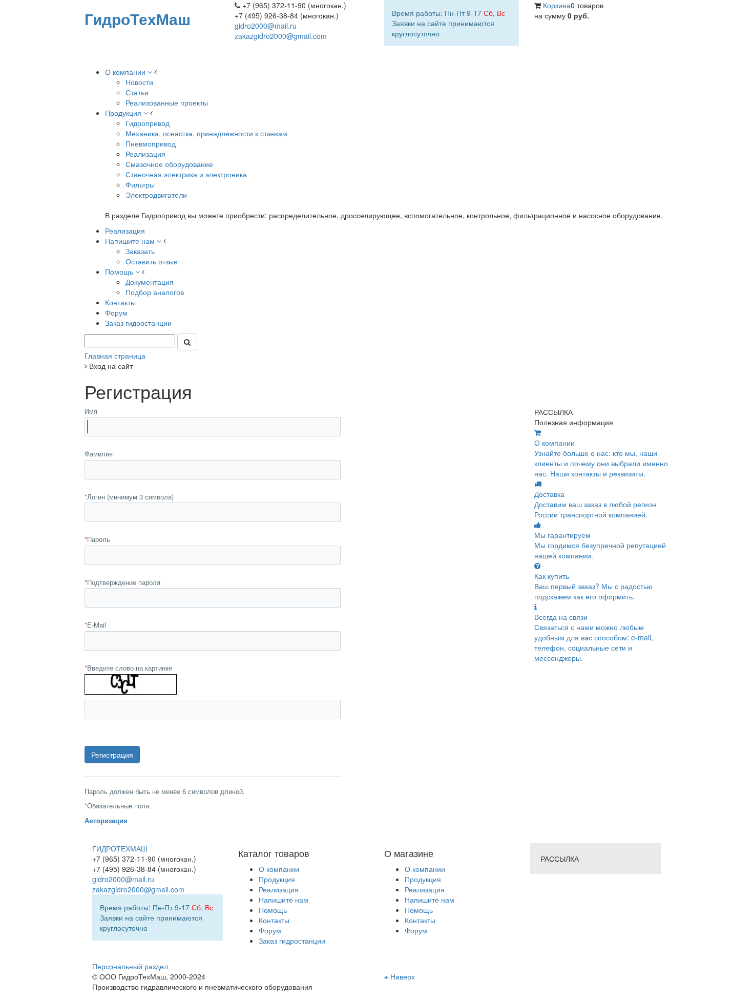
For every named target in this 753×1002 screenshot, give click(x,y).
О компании (425, 869)
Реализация (425, 889)
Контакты (420, 920)
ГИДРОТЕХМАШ (120, 848)
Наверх (401, 976)
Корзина (557, 5)
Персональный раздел (130, 966)
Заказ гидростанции (292, 940)
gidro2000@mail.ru (266, 25)
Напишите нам (429, 899)
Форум (416, 930)
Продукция (423, 879)
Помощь (419, 910)
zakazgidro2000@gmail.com (281, 36)
